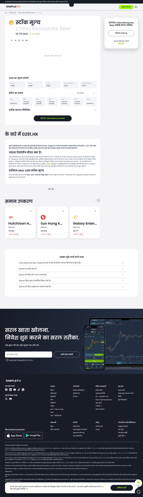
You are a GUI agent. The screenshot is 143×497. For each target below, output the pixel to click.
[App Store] (14, 438)
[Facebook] (6, 389)
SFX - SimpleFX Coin (102, 396)
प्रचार (51, 412)
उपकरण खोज (12, 13)
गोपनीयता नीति (21, 360)
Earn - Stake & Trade (56, 409)
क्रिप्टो (52, 390)
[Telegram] (23, 389)
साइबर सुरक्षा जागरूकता (80, 429)
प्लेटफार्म (76, 386)
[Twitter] (6, 399)
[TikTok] (19, 389)
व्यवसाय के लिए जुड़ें (78, 433)
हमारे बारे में (76, 426)
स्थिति (119, 396)
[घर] (6, 13)
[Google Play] (33, 438)
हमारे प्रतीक (99, 390)
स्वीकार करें (121, 488)
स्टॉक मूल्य (28, 22)
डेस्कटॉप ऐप (76, 393)
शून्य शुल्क (99, 403)
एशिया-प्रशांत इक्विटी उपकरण (26, 13)
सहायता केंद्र (121, 390)
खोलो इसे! (121, 43)
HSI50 (48, 164)
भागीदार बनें (99, 426)
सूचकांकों (53, 396)
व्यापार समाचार (100, 409)
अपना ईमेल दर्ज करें (12, 354)
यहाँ (102, 487)
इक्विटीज (53, 403)
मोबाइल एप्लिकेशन (78, 390)
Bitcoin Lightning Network (104, 400)
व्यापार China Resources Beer (52, 118)
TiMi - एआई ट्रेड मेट (55, 415)
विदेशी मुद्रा (53, 393)
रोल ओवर (121, 429)
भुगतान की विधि (100, 393)
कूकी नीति (121, 436)
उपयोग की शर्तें (13, 360)
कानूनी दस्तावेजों (123, 426)
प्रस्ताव (52, 386)
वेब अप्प (75, 396)
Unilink (98, 429)
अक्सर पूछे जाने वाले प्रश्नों (125, 393)
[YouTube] (14, 389)
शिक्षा (51, 426)
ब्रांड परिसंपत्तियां (77, 436)
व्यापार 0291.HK (121, 33)
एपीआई (98, 406)
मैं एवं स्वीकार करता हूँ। (21, 360)
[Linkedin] (10, 389)
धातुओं (52, 406)
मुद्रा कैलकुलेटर (122, 400)
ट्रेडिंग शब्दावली (54, 429)
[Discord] (10, 399)
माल (51, 400)
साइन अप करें (126, 7)
